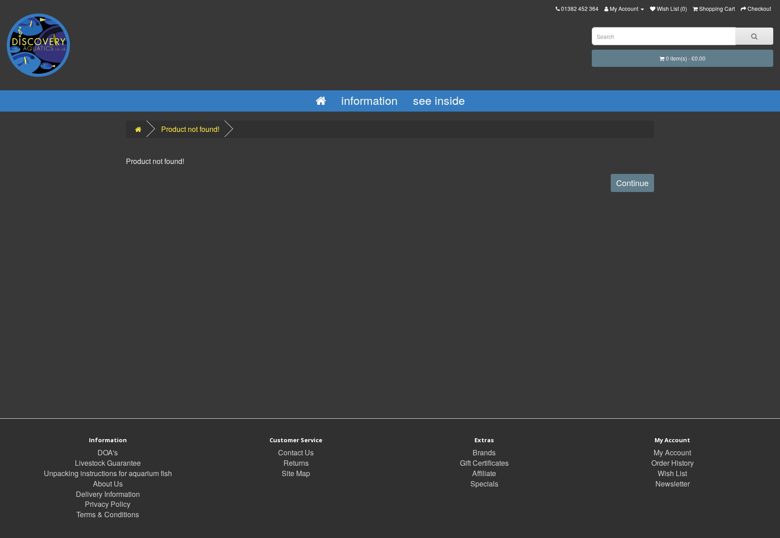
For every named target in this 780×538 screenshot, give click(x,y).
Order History (672, 463)
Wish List (672, 473)
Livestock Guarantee (108, 463)
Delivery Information (108, 494)
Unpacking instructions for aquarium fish (108, 473)
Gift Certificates (484, 463)
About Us (108, 483)
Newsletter (672, 483)
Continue (632, 182)
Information (369, 100)
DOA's (108, 452)
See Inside (439, 100)
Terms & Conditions (107, 514)
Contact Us (296, 452)
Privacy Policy (107, 504)
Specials (484, 483)
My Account (672, 452)
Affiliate (484, 473)
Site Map (296, 473)
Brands (484, 452)
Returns (296, 463)
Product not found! (190, 129)
